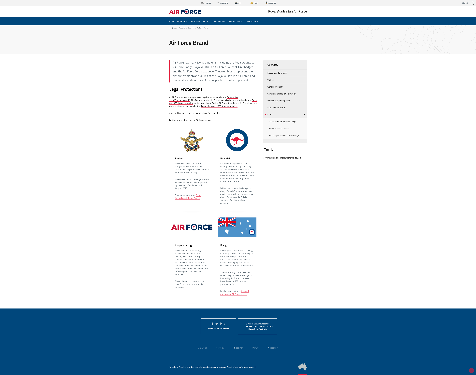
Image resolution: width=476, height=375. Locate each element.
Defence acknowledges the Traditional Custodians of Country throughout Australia (257, 326)
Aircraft (206, 21)
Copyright (220, 347)
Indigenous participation (278, 100)
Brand (270, 114)
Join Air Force (252, 21)
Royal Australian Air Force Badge (282, 122)
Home (171, 21)
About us (181, 21)
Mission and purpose (277, 73)
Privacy (255, 347)
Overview (191, 28)
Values (270, 80)
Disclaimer (238, 347)
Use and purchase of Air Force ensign (284, 135)
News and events (235, 21)
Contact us (202, 347)
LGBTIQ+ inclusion (276, 107)
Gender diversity (275, 86)
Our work (194, 21)
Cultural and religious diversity (281, 93)
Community (217, 21)
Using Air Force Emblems (279, 128)
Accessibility (273, 347)
